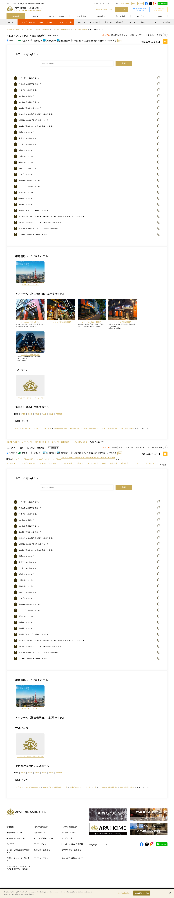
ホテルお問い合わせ (127, 428)
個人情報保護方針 (41, 826)
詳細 (120, 41)
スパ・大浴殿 (80, 16)
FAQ (133, 3)
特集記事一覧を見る (42, 850)
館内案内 (119, 22)
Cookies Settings (124, 893)
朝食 (143, 22)
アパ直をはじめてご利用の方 (139, 9)
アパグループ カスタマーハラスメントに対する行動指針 (18, 867)
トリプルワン (141, 16)
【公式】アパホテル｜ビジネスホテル (27, 428)
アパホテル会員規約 (69, 826)
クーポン (101, 16)
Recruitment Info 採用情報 (72, 844)
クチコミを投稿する (154, 35)
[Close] (170, 892)
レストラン (132, 22)
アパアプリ (11, 844)
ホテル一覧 (125, 3)
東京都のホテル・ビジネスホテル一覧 (83, 428)
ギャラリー (140, 35)
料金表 (114, 35)
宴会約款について (68, 832)
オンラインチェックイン (159, 9)
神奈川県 (59, 414)
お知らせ (81, 22)
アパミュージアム (41, 858)
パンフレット (123, 35)
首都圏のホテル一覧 (60, 428)
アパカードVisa (40, 844)
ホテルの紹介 (95, 22)
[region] (87, 23)
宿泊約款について (41, 832)
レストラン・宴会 (56, 16)
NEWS (140, 3)
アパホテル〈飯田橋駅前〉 (108, 428)
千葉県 (51, 414)
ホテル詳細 (165, 22)
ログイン (121, 9)
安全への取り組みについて (72, 858)
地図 (132, 35)
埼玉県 (44, 414)
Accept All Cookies (142, 893)
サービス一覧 (66, 838)
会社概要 (10, 826)
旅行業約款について (14, 832)
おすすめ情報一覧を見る (71, 850)
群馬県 (37, 414)
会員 (160, 16)
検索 (124, 63)
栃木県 (30, 414)
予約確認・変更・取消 (104, 9)
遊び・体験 (120, 16)
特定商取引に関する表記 (16, 838)
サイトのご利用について (44, 838)
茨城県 (23, 414)
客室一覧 (108, 22)
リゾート (34, 16)
